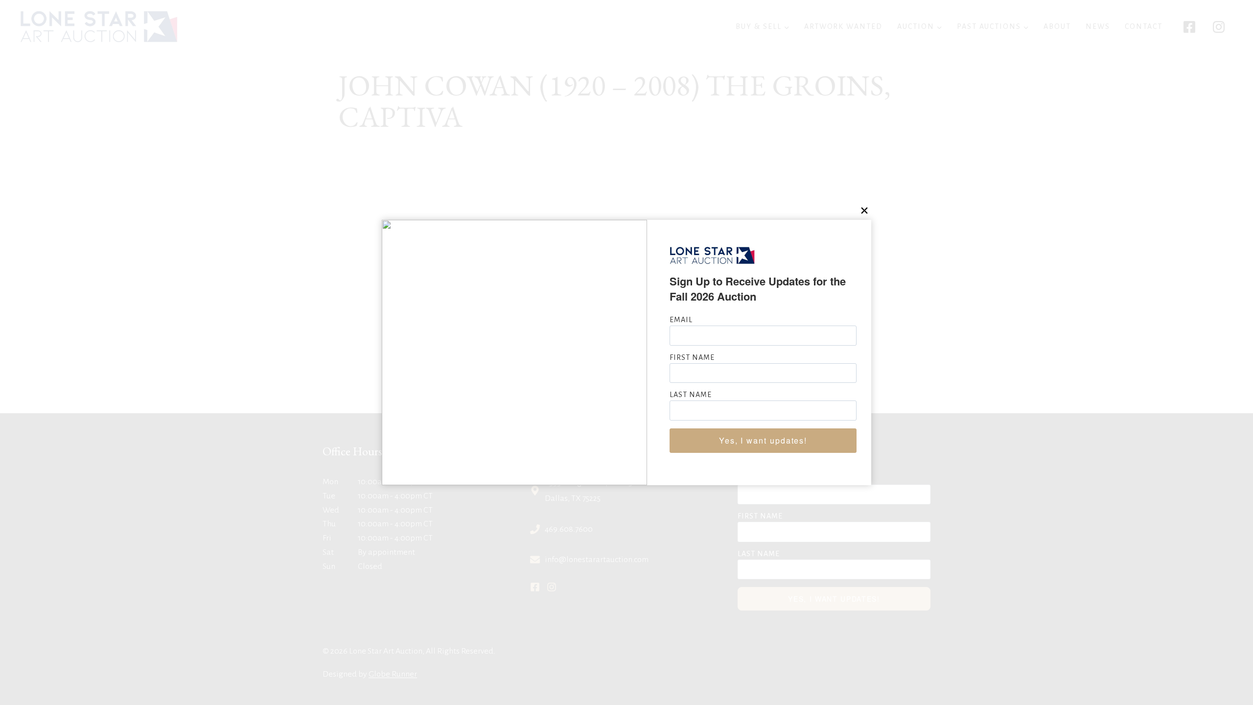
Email (681, 320)
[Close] (864, 210)
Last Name (691, 395)
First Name (692, 357)
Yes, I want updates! (763, 440)
